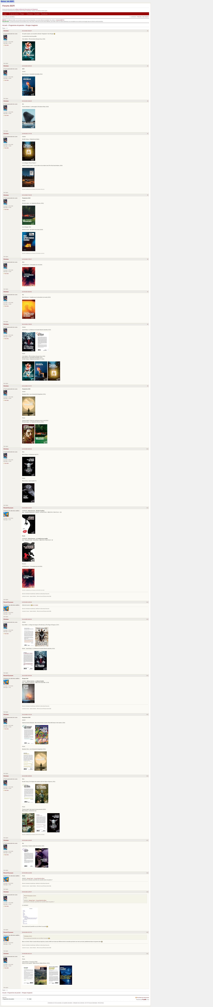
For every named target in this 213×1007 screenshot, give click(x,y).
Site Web (7, 45)
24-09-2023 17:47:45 (27, 133)
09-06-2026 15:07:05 (27, 932)
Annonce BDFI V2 (60, 20)
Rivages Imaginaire (32, 25)
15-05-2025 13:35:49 (27, 602)
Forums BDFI (8, 6)
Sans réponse (145, 16)
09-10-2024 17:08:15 (27, 324)
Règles (22, 14)
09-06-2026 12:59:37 (27, 891)
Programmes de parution (16, 25)
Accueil (4, 14)
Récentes (139, 16)
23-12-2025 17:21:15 (27, 714)
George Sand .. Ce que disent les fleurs (35, 878)
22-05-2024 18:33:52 (27, 291)
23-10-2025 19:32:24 (27, 619)
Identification (45, 14)
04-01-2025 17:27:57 (27, 386)
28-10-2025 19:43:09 (27, 675)
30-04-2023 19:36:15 (27, 101)
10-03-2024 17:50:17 (27, 259)
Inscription (37, 14)
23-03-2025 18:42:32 (27, 448)
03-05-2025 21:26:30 (27, 507)
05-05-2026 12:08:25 (27, 840)
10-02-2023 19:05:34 (27, 65)
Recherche (30, 14)
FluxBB (144, 999)
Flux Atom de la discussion (143, 997)
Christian (6, 30)
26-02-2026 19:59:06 (27, 776)
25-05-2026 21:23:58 (27, 872)
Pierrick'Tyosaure (8, 507)
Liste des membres (14, 14)
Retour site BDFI (7, 1)
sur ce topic (35, 605)
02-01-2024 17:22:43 (27, 195)
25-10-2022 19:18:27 (27, 30)
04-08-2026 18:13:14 (27, 953)
